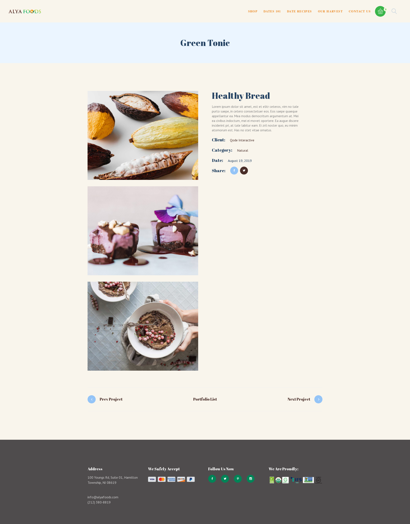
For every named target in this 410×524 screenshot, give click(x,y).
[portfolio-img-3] (143, 326)
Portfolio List (205, 399)
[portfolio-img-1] (143, 135)
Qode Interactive (242, 140)
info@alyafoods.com (103, 497)
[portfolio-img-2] (143, 230)
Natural (242, 150)
